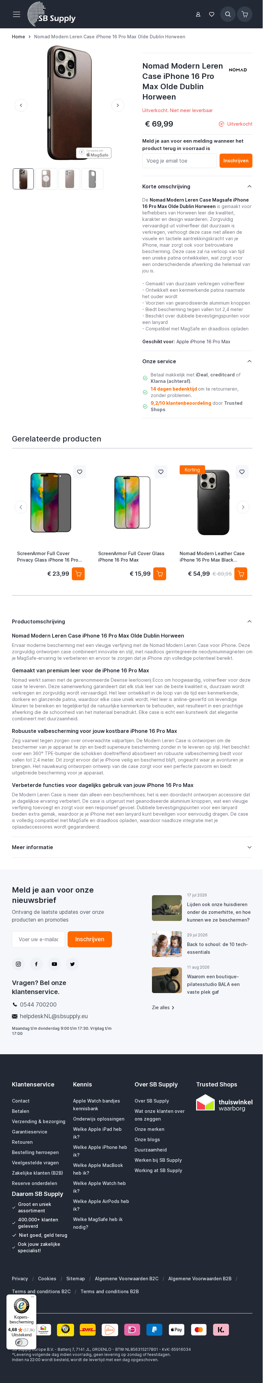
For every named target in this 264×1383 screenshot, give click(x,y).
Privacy (20, 1291)
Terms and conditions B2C (41, 1304)
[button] (237, 70)
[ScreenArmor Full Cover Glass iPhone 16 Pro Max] (132, 502)
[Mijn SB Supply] (198, 14)
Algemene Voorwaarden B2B (199, 1291)
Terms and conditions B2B (109, 1304)
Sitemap (75, 1291)
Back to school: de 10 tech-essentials (214, 962)
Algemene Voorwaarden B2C (126, 1291)
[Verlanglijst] (212, 14)
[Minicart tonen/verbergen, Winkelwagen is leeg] (244, 14)
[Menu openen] (18, 14)
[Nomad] (237, 70)
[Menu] (32, 1298)
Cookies (47, 1291)
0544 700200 (38, 1011)
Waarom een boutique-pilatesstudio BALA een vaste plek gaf (210, 998)
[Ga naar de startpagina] (51, 14)
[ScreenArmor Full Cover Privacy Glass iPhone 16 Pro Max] (51, 502)
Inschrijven (87, 945)
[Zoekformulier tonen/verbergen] (228, 14)
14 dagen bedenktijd (174, 389)
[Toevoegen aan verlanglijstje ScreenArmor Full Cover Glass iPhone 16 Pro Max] (160, 471)
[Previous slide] (20, 507)
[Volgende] (119, 105)
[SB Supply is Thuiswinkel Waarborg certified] (220, 1109)
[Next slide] (243, 507)
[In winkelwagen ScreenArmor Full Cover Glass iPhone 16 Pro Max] (159, 573)
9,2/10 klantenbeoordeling (181, 403)
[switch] (21, 1342)
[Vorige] (19, 105)
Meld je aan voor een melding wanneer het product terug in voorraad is (192, 144)
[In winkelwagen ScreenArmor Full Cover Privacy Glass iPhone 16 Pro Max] (78, 573)
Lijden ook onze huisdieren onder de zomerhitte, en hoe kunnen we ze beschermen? (214, 922)
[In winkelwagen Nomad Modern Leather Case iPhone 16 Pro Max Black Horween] (240, 573)
